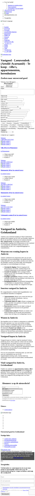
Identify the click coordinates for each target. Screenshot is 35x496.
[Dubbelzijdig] (11, 86)
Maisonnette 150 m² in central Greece (12, 192)
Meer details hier (18, 457)
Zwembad (13, 125)
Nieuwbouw (4, 126)
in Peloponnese (5, 151)
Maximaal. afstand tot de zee (9, 121)
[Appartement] (11, 85)
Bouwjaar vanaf (5, 114)
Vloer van (3, 106)
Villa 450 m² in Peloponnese (9, 148)
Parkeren (16, 123)
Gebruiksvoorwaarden (10, 445)
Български (7, 33)
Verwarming (4, 125)
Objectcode (4, 96)
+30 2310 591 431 (9, 10)
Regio (2, 88)
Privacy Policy (26, 490)
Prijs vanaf (4, 99)
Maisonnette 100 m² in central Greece (12, 170)
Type (2, 86)
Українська (7, 50)
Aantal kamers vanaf (6, 110)
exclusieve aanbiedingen (11, 442)
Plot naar (3, 119)
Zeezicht (9, 123)
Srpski (6, 46)
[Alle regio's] (12, 389)
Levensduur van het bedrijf (15, 8)
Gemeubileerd (25, 123)
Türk (5, 48)
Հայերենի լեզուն (10, 32)
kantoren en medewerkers (15, 5)
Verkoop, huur (5, 82)
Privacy (6, 443)
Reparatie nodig (22, 128)
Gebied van (4, 103)
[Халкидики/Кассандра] (12, 390)
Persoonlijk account (9, 446)
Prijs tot (3, 101)
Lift (4, 123)
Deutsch (6, 37)
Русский (6, 30)
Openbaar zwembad (23, 125)
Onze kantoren (12, 7)
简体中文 (7, 35)
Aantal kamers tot (6, 112)
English (6, 27)
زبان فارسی (7, 43)
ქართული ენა (9, 42)
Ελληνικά (7, 28)
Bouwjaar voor (5, 115)
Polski (6, 45)
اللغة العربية (7, 51)
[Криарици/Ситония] (12, 393)
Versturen (5, 494)
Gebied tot (4, 105)
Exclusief (31, 128)
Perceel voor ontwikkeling (8, 128)
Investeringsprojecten (10, 440)
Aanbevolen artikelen (10, 439)
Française (7, 40)
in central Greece (5, 173)
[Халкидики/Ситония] (12, 392)
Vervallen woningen (24, 126)
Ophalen (3, 130)
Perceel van (4, 117)
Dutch (6, 38)
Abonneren (5, 395)
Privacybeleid (12, 400)
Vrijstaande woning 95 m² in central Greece (14, 215)
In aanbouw (13, 126)
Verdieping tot (5, 108)
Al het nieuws (8, 409)
